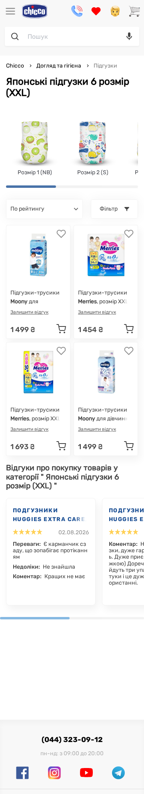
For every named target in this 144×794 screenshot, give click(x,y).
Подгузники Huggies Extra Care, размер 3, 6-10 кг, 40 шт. (50, 515)
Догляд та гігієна (58, 65)
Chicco (15, 65)
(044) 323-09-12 (72, 739)
